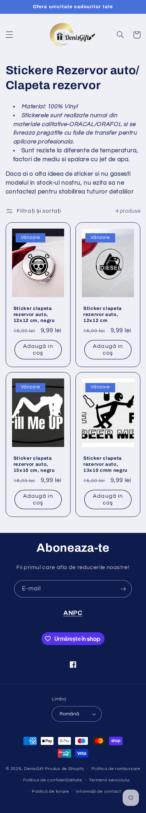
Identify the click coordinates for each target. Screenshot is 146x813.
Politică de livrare (50, 791)
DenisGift (34, 769)
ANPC (73, 613)
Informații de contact (98, 791)
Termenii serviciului (109, 780)
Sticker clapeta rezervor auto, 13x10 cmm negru (105, 464)
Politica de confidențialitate (52, 780)
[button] (9, 35)
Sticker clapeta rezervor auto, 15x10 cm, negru (34, 464)
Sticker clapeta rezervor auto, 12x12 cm (102, 314)
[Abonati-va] (123, 589)
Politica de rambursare (115, 769)
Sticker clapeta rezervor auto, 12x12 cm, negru (34, 314)
